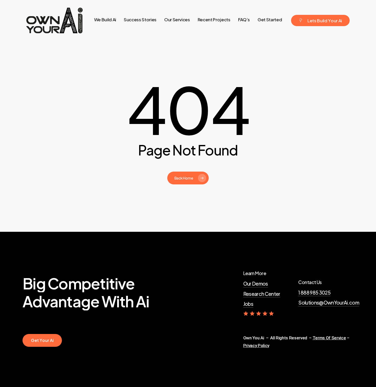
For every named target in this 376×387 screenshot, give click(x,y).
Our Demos (255, 283)
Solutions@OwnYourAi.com (328, 302)
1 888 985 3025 (314, 292)
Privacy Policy (256, 345)
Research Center (261, 294)
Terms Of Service (329, 337)
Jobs (248, 304)
